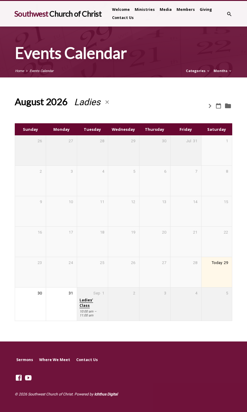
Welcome (121, 9)
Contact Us (123, 17)
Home (19, 71)
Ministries (145, 9)
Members (186, 9)
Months (221, 70)
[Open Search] (229, 14)
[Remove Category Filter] (107, 102)
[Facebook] (19, 377)
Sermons (24, 359)
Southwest (58, 13)
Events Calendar (42, 71)
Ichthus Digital (106, 394)
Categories (196, 70)
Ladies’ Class (86, 303)
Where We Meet (54, 359)
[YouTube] (28, 377)
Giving (206, 9)
